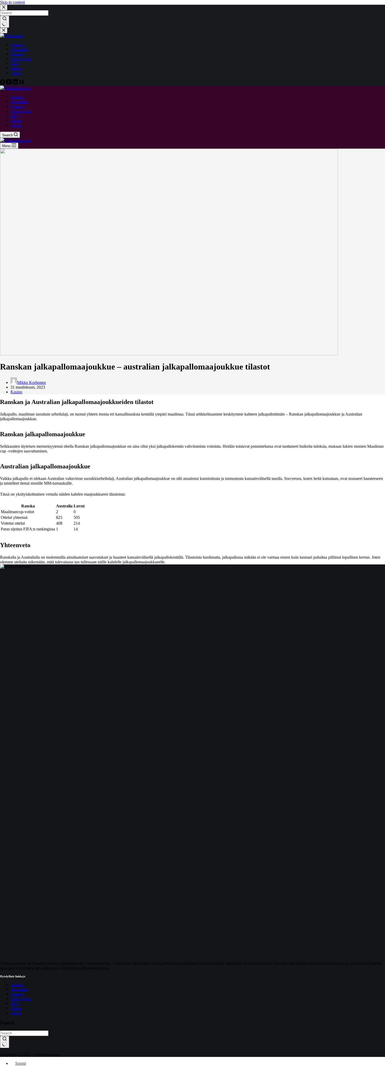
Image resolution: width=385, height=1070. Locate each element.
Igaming (17, 993)
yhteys (15, 1012)
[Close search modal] (3, 7)
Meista (15, 1008)
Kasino (16, 392)
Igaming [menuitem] (17, 54)
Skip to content (12, 2)
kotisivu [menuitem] (17, 44)
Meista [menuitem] (15, 68)
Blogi (15, 1003)
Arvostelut (19, 989)
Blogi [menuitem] (15, 63)
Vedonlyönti (20, 998)
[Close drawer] (3, 30)
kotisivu (17, 984)
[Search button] (4, 22)
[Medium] (21, 83)
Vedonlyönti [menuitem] (20, 58)
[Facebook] (3, 83)
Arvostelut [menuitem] (19, 49)
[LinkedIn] (16, 83)
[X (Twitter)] (9, 83)
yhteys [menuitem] (15, 72)
